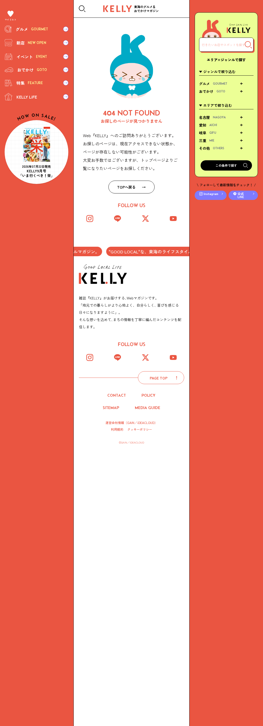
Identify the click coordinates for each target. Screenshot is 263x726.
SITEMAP (111, 407)
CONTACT (116, 395)
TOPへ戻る (126, 187)
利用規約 (117, 429)
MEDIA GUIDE (147, 407)
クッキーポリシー (139, 429)
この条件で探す (226, 165)
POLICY (148, 395)
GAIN (130, 422)
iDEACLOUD (145, 422)
